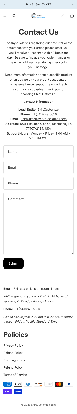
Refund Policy (13, 353)
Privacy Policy (13, 345)
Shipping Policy (14, 360)
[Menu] (5, 15)
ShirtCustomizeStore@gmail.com (44, 119)
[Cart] (72, 15)
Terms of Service (15, 375)
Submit (13, 263)
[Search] (14, 15)
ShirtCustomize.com (43, 404)
